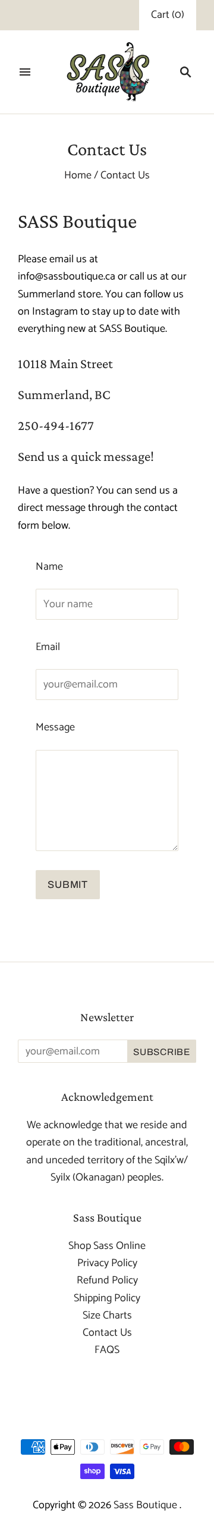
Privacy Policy (107, 1263)
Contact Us (107, 1333)
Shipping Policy (107, 1298)
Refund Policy (107, 1280)
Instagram (55, 312)
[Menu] (25, 72)
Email (48, 647)
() (167, 15)
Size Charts (107, 1315)
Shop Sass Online (107, 1246)
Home (78, 175)
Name (49, 567)
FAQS (107, 1350)
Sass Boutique (147, 1505)
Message (55, 727)
